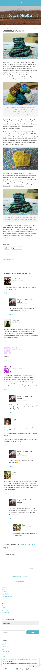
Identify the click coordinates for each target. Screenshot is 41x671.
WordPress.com (5, 612)
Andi (14, 367)
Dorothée (15, 348)
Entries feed (5, 609)
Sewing (3, 656)
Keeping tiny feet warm (7, 593)
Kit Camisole (8, 259)
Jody (14, 419)
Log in (3, 607)
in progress (10, 258)
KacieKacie (16, 279)
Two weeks (4, 591)
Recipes (3, 654)
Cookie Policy (34, 663)
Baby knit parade (6, 589)
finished (4, 644)
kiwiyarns (16, 321)
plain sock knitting (27, 173)
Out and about (5, 651)
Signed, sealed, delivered (20, 576)
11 (23, 31)
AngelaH (15, 28)
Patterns (4, 653)
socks (13, 259)
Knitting (14, 258)
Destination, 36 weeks (7, 596)
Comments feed (5, 610)
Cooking (4, 643)
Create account (5, 605)
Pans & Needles (21, 15)
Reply (6, 293)
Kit (4, 140)
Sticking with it (21, 581)
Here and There (5, 646)
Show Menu (20, 3)
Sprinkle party (5, 594)
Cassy (14, 472)
